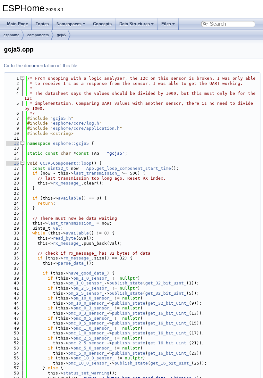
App (90, 168)
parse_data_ (72, 263)
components (38, 35)
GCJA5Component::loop (65, 163)
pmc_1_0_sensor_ (92, 328)
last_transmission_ (96, 173)
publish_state (126, 283)
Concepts (102, 23)
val (57, 228)
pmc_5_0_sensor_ (92, 348)
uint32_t (58, 168)
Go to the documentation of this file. (41, 65)
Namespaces (68, 23)
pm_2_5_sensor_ (91, 288)
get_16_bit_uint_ (168, 313)
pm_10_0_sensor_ (92, 298)
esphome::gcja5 (71, 143)
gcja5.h (62, 118)
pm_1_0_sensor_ (91, 278)
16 (12, 163)
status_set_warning (86, 373)
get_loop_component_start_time (134, 168)
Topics (42, 23)
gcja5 (61, 35)
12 (12, 143)
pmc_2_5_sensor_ (92, 338)
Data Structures (134, 23)
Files (166, 23)
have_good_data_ (87, 273)
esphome (11, 35)
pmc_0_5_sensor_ (92, 318)
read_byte (64, 238)
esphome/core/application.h (86, 128)
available (69, 198)
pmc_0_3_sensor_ (92, 308)
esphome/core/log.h (76, 123)
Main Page (17, 23)
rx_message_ (67, 183)
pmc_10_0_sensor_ (94, 358)
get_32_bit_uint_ (165, 283)
